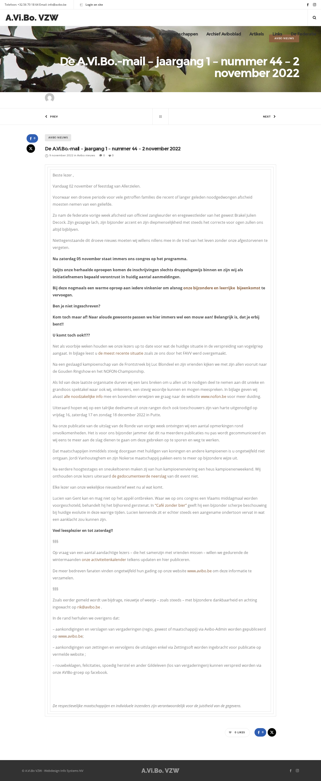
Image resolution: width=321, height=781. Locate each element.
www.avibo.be (199, 570)
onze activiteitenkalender (103, 559)
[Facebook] (307, 4)
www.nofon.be (213, 396)
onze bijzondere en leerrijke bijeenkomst (221, 287)
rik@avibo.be (88, 607)
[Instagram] (314, 4)
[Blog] (160, 116)
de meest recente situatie (120, 353)
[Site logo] (32, 17)
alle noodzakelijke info (83, 396)
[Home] (160, 771)
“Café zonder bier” (171, 505)
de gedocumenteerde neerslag (139, 476)
